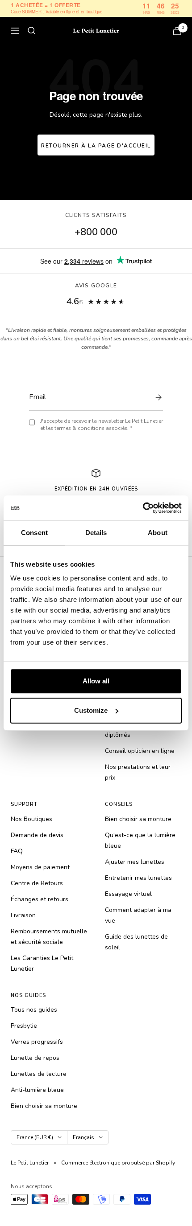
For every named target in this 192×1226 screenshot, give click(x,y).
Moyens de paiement (40, 867)
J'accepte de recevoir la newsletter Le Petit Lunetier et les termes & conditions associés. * (101, 424)
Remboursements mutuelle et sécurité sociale (49, 936)
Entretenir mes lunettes (138, 878)
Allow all (96, 681)
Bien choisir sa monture (138, 819)
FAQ (17, 851)
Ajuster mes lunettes (134, 862)
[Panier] (176, 31)
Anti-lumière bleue (37, 1090)
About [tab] (157, 532)
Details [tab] (96, 532)
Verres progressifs (37, 1042)
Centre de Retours (37, 883)
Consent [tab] (34, 532)
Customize (91, 710)
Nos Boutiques (31, 819)
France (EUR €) (35, 1137)
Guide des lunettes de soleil (136, 942)
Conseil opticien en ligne (140, 751)
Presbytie (24, 1026)
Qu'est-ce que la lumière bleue (140, 840)
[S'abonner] (156, 397)
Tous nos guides (34, 1009)
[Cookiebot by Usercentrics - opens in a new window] (143, 508)
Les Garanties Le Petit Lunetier (42, 963)
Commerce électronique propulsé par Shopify (118, 1162)
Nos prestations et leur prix (138, 772)
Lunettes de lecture (39, 1074)
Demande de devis (37, 835)
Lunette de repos (35, 1058)
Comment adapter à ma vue (138, 915)
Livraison (23, 915)
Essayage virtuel (128, 894)
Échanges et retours (39, 899)
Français (83, 1137)
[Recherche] (32, 31)
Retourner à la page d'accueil (96, 145)
